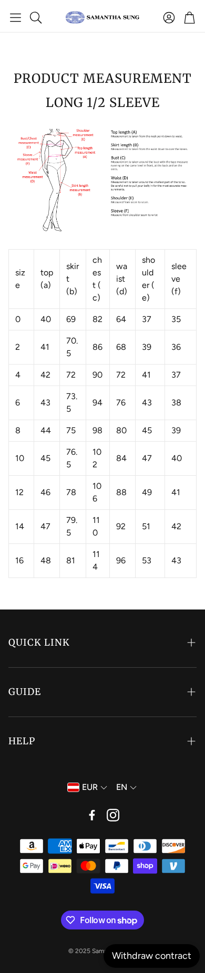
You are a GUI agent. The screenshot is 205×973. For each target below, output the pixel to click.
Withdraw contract (151, 955)
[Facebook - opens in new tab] (92, 815)
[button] (15, 17)
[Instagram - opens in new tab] (113, 815)
